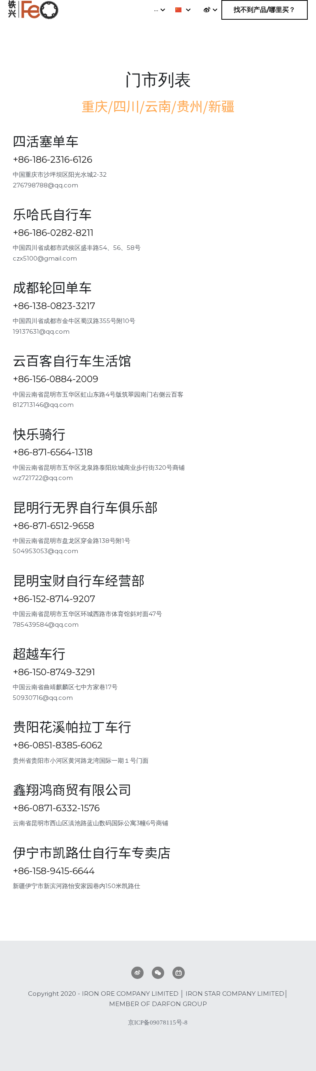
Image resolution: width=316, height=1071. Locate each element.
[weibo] (137, 973)
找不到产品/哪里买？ (264, 10)
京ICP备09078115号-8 (158, 1023)
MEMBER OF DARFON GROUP (158, 1004)
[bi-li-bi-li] (178, 973)
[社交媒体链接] (207, 10)
